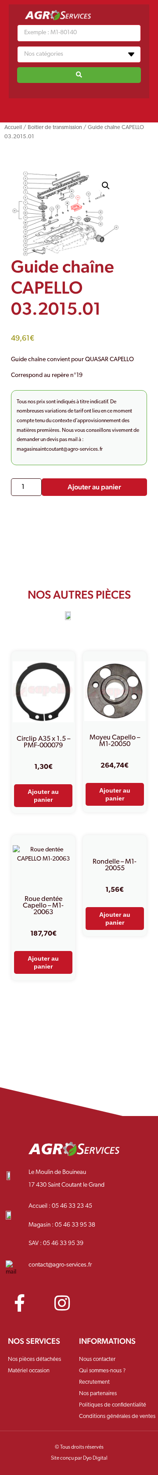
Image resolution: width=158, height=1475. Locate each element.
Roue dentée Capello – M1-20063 (43, 906)
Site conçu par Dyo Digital (79, 1458)
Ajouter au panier (94, 487)
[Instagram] (62, 1303)
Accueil (13, 127)
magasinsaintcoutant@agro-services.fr (60, 449)
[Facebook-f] (19, 1303)
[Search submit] (79, 75)
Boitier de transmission (55, 127)
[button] (79, 108)
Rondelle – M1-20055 (114, 865)
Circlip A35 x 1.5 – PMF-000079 (43, 742)
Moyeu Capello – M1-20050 (115, 741)
